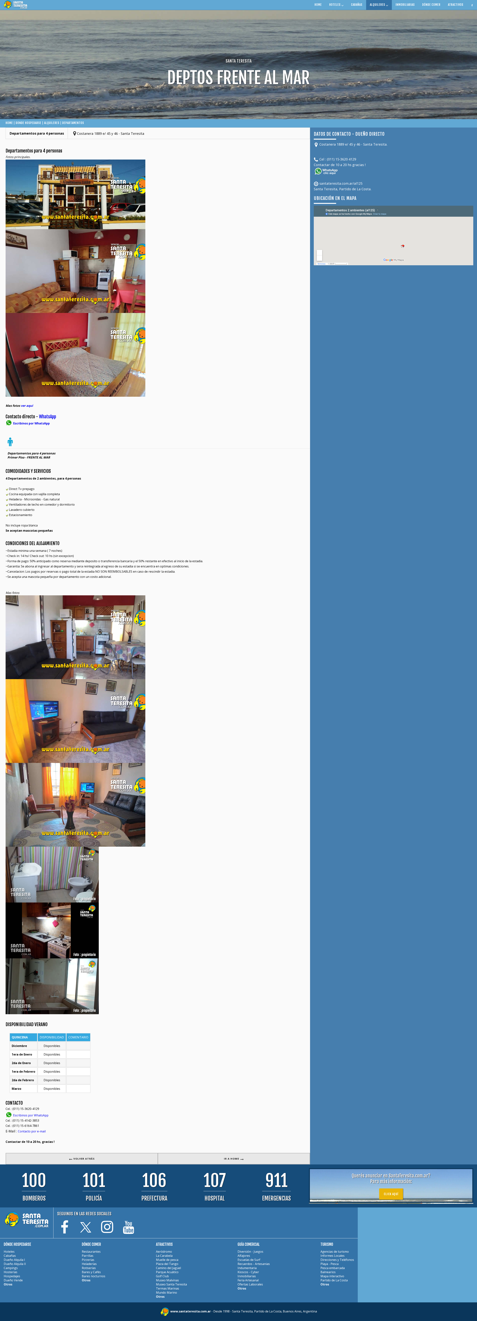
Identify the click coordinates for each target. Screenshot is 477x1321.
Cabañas (10, 1256)
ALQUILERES (378, 5)
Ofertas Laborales (250, 1284)
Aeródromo (164, 1252)
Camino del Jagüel (168, 1268)
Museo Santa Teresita (171, 1284)
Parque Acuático (167, 1272)
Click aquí (391, 1194)
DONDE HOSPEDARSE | (30, 123)
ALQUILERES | (52, 123)
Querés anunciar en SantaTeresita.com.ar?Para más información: (391, 1178)
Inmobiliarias (247, 1276)
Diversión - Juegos (250, 1252)
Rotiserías (89, 1268)
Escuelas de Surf (249, 1260)
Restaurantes (91, 1252)
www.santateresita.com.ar (190, 1311)
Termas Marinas (167, 1288)
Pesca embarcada (332, 1268)
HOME (318, 5)
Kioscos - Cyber (248, 1272)
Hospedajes (12, 1276)
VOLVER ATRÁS (84, 1158)
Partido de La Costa (334, 1280)
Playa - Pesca (329, 1264)
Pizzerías (88, 1260)
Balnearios (328, 1272)
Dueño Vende (13, 1280)
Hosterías (10, 1272)
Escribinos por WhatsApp (30, 1115)
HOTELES (335, 5)
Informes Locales (332, 1256)
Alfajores (244, 1256)
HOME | (11, 123)
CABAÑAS (356, 5)
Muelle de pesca (167, 1260)
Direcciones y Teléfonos (337, 1260)
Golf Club (162, 1276)
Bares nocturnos (93, 1276)
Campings (11, 1268)
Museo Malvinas (167, 1280)
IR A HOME (232, 1158)
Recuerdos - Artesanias (254, 1264)
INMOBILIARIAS (405, 5)
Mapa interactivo (332, 1276)
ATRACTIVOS (455, 5)
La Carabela (164, 1256)
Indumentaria (247, 1268)
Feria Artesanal (248, 1280)
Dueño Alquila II (15, 1264)
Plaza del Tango (167, 1264)
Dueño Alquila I (14, 1260)
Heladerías (89, 1264)
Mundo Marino (166, 1292)
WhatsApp (47, 416)
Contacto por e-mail (32, 1131)
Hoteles (9, 1252)
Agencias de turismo (334, 1252)
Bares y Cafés (91, 1272)
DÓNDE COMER (431, 5)
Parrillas (87, 1256)
